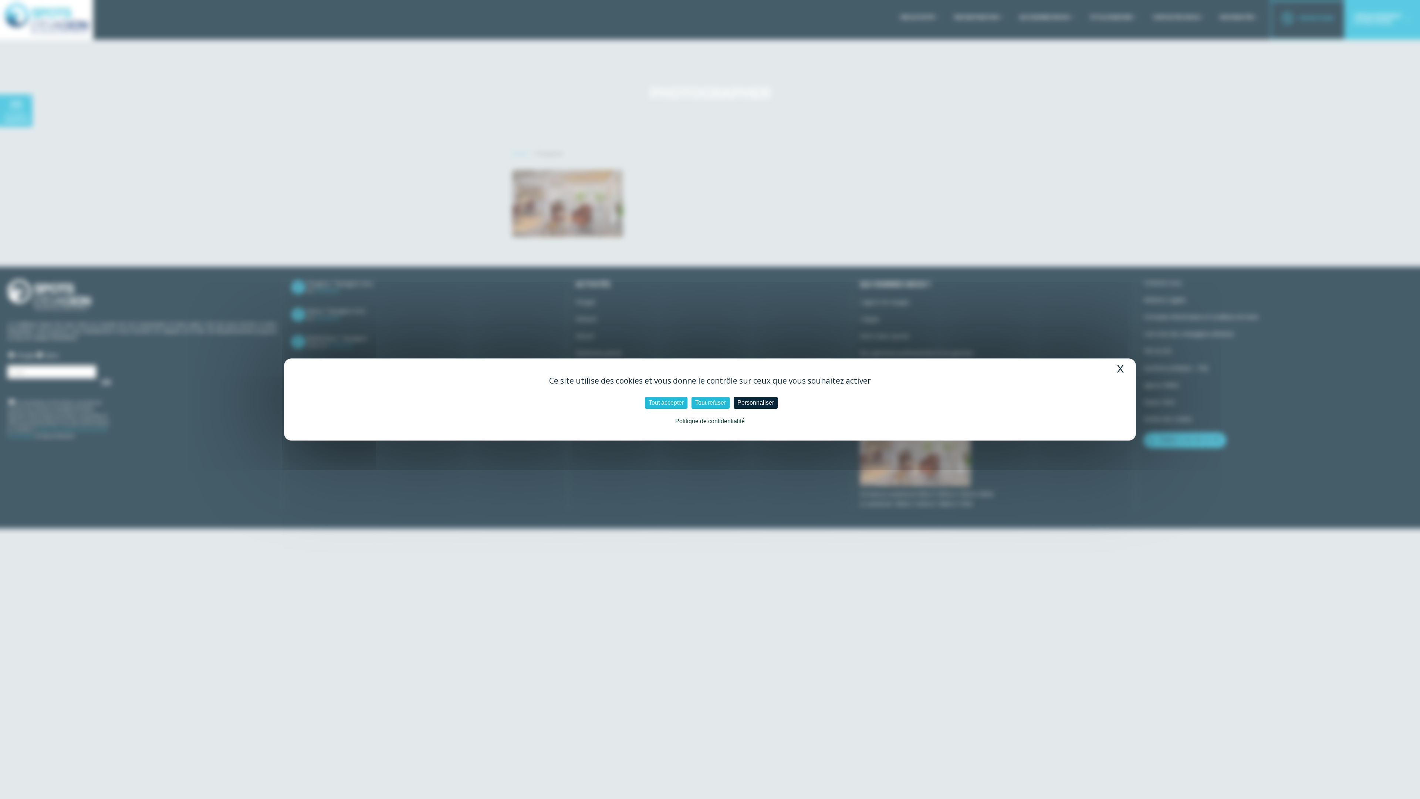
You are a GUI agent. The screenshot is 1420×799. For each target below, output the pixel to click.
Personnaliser (755, 403)
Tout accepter (666, 403)
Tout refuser (710, 403)
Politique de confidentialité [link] (710, 421)
